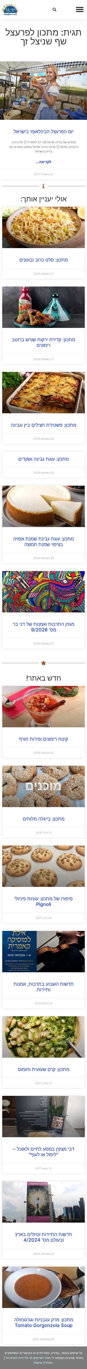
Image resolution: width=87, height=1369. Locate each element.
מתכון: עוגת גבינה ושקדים (43, 459)
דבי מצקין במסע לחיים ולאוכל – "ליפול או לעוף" (43, 1151)
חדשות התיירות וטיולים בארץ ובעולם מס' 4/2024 (43, 1237)
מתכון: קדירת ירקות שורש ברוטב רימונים (43, 342)
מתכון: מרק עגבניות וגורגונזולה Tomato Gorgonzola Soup (43, 1322)
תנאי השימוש (42, 1358)
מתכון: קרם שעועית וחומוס (43, 1069)
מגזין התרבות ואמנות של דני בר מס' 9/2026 (43, 627)
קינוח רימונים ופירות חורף (43, 739)
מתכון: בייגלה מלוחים (43, 819)
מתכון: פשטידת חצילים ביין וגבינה (43, 425)
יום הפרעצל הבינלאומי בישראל (43, 131)
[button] (80, 9)
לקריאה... (43, 162)
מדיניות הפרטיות (17, 1358)
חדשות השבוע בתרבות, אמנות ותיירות (44, 986)
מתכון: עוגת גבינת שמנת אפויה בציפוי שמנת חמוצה (43, 541)
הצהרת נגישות (43, 1362)
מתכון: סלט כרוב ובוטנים (43, 260)
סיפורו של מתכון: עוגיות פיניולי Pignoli (43, 901)
